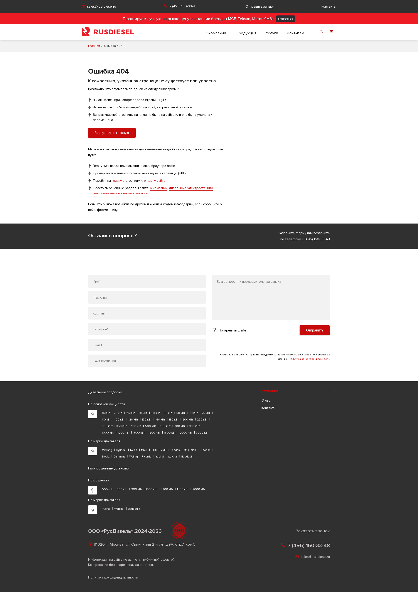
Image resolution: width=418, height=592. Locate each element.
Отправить (314, 330)
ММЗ (144, 450)
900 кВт (136, 489)
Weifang (107, 450)
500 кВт (150, 426)
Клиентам (295, 33)
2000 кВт (186, 432)
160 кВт (160, 419)
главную (118, 180)
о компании (158, 188)
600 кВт (165, 426)
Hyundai (121, 450)
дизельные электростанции (191, 188)
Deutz (106, 456)
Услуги (272, 33)
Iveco (133, 450)
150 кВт (147, 419)
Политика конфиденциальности (113, 577)
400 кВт (136, 426)
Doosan (206, 450)
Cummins (119, 456)
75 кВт (206, 413)
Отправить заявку (260, 6)
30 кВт (143, 413)
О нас (265, 400)
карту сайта (156, 180)
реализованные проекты (112, 193)
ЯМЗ (164, 450)
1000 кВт (108, 432)
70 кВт (193, 413)
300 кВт (107, 426)
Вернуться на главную (112, 133)
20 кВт (118, 413)
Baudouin (187, 456)
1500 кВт (139, 432)
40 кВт (155, 413)
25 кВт (130, 413)
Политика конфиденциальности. (309, 359)
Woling (133, 456)
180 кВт (174, 419)
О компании (215, 33)
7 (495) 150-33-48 (183, 6)
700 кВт (179, 426)
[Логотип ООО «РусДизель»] (108, 32)
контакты (140, 193)
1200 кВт (123, 432)
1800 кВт (170, 432)
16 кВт (106, 413)
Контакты (329, 6)
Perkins (175, 450)
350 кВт (121, 426)
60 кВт (180, 413)
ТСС (154, 450)
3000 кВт (202, 432)
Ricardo (147, 456)
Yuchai (159, 456)
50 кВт (168, 413)
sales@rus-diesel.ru (101, 6)
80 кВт (106, 419)
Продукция (246, 33)
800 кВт (194, 426)
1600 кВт (154, 432)
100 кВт (120, 419)
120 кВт (133, 419)
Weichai (172, 456)
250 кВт (202, 419)
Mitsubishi (190, 450)
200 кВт (187, 419)
